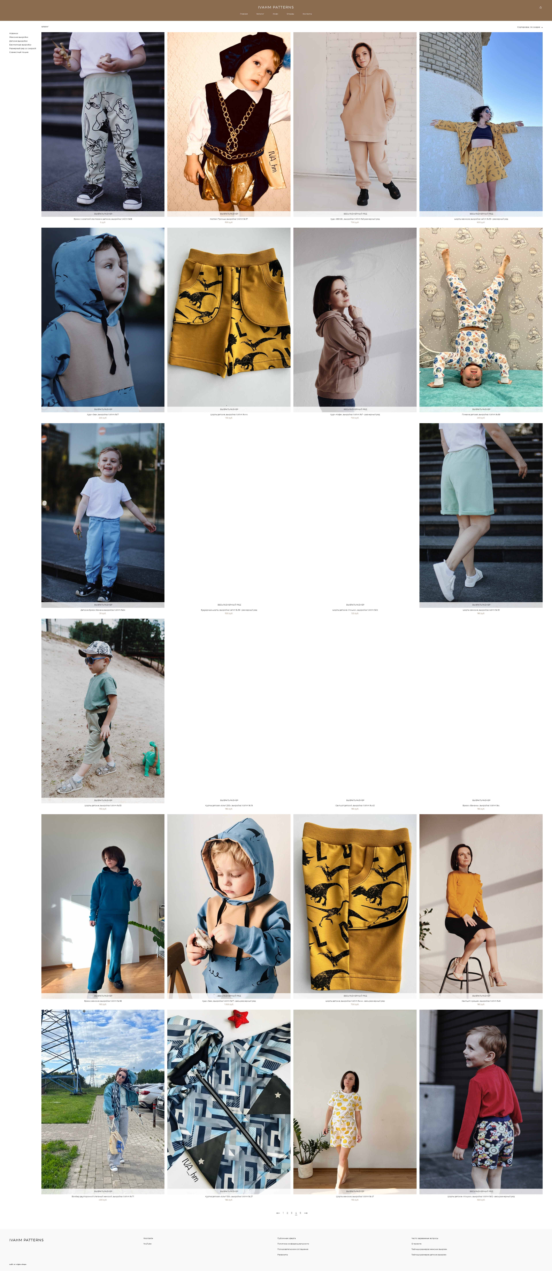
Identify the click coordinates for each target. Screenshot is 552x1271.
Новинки (13, 33)
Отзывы (290, 14)
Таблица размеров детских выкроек (429, 1255)
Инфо (275, 14)
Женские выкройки (18, 37)
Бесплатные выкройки (20, 45)
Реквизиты (282, 1255)
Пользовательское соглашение (292, 1249)
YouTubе (147, 1244)
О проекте (416, 1244)
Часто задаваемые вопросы (425, 1238)
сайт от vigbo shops (17, 1264)
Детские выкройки (18, 41)
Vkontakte (148, 1238)
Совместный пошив (18, 52)
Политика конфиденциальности (293, 1244)
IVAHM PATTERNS (276, 7)
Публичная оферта (286, 1238)
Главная (244, 14)
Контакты (307, 14)
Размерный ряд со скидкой (22, 48)
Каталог (260, 14)
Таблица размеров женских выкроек (429, 1249)
